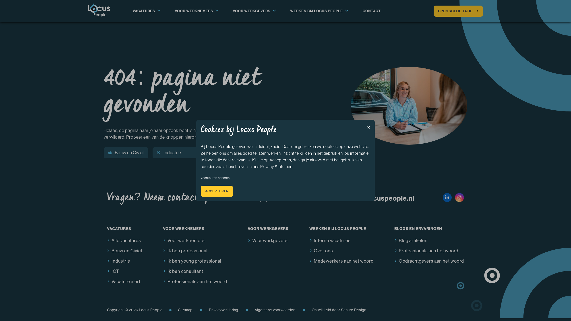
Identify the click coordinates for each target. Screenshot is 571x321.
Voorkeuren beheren (215, 178)
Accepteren (217, 191)
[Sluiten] (368, 127)
